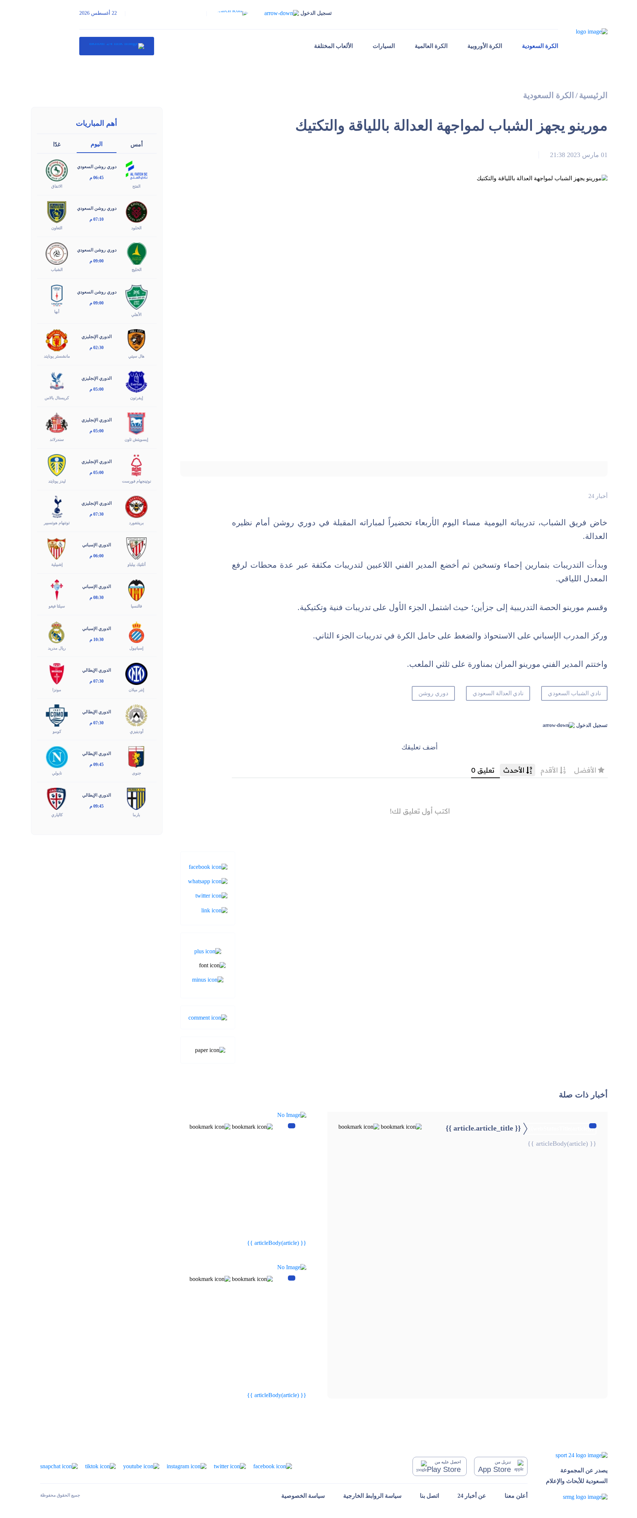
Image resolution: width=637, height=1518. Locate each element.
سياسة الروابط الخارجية (372, 1496)
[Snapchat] (59, 1466)
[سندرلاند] (57, 423)
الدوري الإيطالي (96, 670)
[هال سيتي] (136, 340)
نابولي (57, 773)
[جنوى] (136, 756)
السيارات (384, 46)
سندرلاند (57, 439)
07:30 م (97, 514)
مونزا (56, 689)
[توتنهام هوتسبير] (57, 506)
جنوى (136, 773)
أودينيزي (136, 731)
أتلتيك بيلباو (137, 564)
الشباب (57, 269)
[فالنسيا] (136, 589)
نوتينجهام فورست (136, 481)
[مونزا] (57, 673)
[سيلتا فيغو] (57, 589)
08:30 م (97, 597)
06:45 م (97, 177)
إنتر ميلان (136, 689)
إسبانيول (136, 648)
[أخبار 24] (116, 46)
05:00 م (97, 389)
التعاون (56, 228)
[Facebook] (208, 866)
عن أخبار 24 (471, 1496)
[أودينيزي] (136, 714)
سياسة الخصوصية (303, 1496)
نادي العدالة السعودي (498, 693)
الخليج (137, 269)
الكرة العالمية (431, 46)
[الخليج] (136, 253)
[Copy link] (214, 909)
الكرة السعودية (540, 46)
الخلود (136, 228)
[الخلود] (136, 211)
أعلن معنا (516, 1496)
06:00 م (97, 555)
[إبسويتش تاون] (136, 423)
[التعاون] (57, 211)
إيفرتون (136, 398)
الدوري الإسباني (96, 544)
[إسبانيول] (136, 631)
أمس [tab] (136, 144)
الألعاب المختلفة (333, 46)
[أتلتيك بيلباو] (136, 548)
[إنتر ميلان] (136, 673)
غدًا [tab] (56, 144)
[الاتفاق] (57, 170)
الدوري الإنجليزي (96, 336)
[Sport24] (577, 1455)
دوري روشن (433, 693)
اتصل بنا (429, 1496)
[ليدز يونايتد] (57, 465)
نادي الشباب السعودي (574, 693)
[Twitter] (211, 895)
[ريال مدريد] (57, 631)
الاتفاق (56, 186)
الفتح (136, 186)
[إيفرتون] (136, 381)
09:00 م (97, 261)
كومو (57, 731)
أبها (56, 311)
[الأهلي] (136, 296)
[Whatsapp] (207, 881)
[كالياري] (57, 798)
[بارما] (136, 798)
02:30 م (97, 347)
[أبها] (57, 295)
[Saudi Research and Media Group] (577, 1496)
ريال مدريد (57, 648)
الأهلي (136, 314)
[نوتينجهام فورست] (136, 465)
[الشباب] (57, 253)
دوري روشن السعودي (96, 166)
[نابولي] (57, 756)
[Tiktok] (100, 1466)
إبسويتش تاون (136, 439)
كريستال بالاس (57, 398)
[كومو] (57, 714)
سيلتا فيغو (57, 606)
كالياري (57, 814)
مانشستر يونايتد (57, 356)
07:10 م (97, 219)
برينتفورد (136, 522)
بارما (136, 814)
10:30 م (97, 639)
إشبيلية (57, 564)
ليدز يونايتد (57, 481)
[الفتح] (136, 170)
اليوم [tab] (96, 144)
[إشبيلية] (57, 548)
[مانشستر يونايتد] (57, 340)
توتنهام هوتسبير (57, 522)
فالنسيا (136, 606)
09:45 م (97, 764)
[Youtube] (141, 1466)
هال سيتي (136, 356)
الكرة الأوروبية (484, 46)
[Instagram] (186, 1466)
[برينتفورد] (136, 506)
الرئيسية (593, 95)
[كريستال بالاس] (57, 381)
